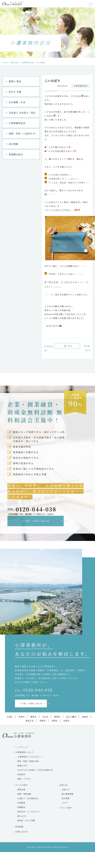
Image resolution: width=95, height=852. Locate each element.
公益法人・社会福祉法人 (28, 798)
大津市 (10, 716)
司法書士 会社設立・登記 (22, 112)
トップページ (21, 747)
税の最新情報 (67, 794)
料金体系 (21, 774)
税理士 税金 (15, 81)
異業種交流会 (16, 154)
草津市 (21, 716)
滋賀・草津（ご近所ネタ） (23, 133)
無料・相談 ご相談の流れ (28, 761)
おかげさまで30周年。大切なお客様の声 (35, 770)
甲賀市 (54, 720)
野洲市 (57, 716)
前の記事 (49, 348)
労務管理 (21, 802)
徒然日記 (14, 62)
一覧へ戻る (67, 346)
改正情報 (13, 144)
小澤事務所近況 (27, 62)
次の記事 (87, 348)
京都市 (66, 720)
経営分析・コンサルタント (29, 811)
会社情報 (19, 826)
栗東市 (33, 716)
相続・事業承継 (24, 794)
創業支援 (21, 789)
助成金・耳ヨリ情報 (26, 820)
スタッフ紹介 (65, 807)
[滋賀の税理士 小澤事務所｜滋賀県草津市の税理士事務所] (13, 4)
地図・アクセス (24, 778)
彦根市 (42, 720)
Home (5, 62)
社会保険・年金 (17, 102)
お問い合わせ (21, 831)
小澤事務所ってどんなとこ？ (30, 756)
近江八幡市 (71, 716)
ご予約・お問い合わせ (35, 521)
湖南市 (85, 716)
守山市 (45, 716)
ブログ (65, 802)
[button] (91, 4)
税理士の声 (22, 765)
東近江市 (29, 720)
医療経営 (21, 807)
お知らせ (66, 789)
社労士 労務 (15, 91)
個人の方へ (22, 816)
